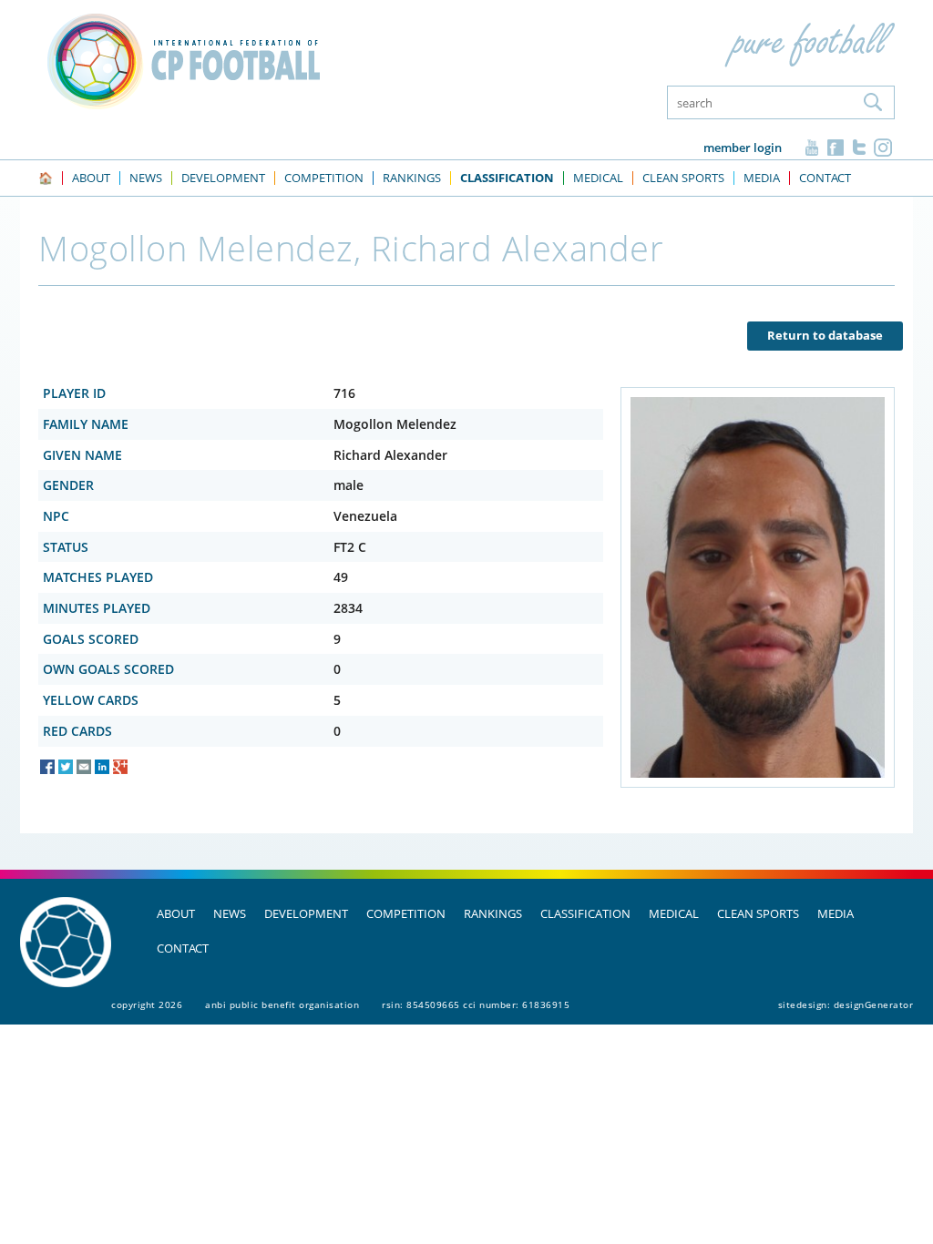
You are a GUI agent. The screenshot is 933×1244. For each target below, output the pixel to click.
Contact (183, 948)
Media (835, 913)
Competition (406, 913)
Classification (585, 913)
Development (306, 913)
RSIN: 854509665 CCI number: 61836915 (475, 1004)
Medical (674, 913)
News (229, 913)
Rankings (493, 913)
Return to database (825, 335)
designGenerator (874, 1004)
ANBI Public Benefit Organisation (282, 1004)
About (176, 913)
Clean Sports (758, 913)
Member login (742, 147)
